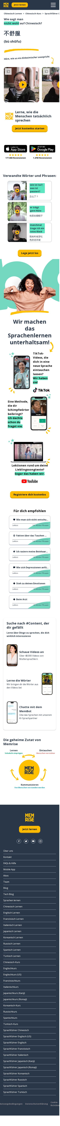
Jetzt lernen (20, 4)
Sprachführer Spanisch (15, 1085)
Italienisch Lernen (12, 925)
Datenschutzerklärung (36, 1103)
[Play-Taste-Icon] (23, 84)
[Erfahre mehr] (53, 5)
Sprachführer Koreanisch (16, 1073)
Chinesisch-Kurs (33, 13)
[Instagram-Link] (40, 841)
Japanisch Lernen (12, 931)
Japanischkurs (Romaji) (15, 999)
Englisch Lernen (11, 912)
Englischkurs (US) (12, 974)
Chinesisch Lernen (13, 13)
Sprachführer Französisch (16, 1048)
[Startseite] (9, 116)
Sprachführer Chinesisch (16, 1030)
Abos (6, 875)
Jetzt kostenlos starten (29, 128)
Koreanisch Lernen (13, 937)
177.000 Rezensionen (15, 158)
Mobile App (9, 869)
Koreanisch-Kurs (12, 1005)
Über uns (8, 850)
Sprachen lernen (11, 900)
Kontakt (7, 857)
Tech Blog (8, 894)
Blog (5, 887)
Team (6, 881)
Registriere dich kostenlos (29, 494)
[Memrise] (6, 5)
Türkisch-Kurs (10, 1024)
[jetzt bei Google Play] (42, 149)
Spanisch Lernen (12, 949)
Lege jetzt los (29, 253)
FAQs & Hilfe (9, 863)
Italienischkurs (10, 986)
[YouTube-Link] (33, 841)
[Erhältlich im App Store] (15, 149)
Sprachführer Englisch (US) (17, 1036)
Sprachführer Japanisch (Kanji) (19, 1061)
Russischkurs (10, 1011)
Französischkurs (11, 980)
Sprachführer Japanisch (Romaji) (20, 1067)
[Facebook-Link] (19, 841)
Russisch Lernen (11, 943)
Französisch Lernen (13, 918)
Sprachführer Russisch (15, 1079)
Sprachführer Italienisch (15, 1054)
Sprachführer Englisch (14, 1042)
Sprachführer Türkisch (15, 1092)
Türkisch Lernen (11, 956)
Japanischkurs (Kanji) (14, 993)
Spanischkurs (10, 1017)
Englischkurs (10, 968)
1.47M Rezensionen (42, 158)
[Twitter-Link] (26, 841)
